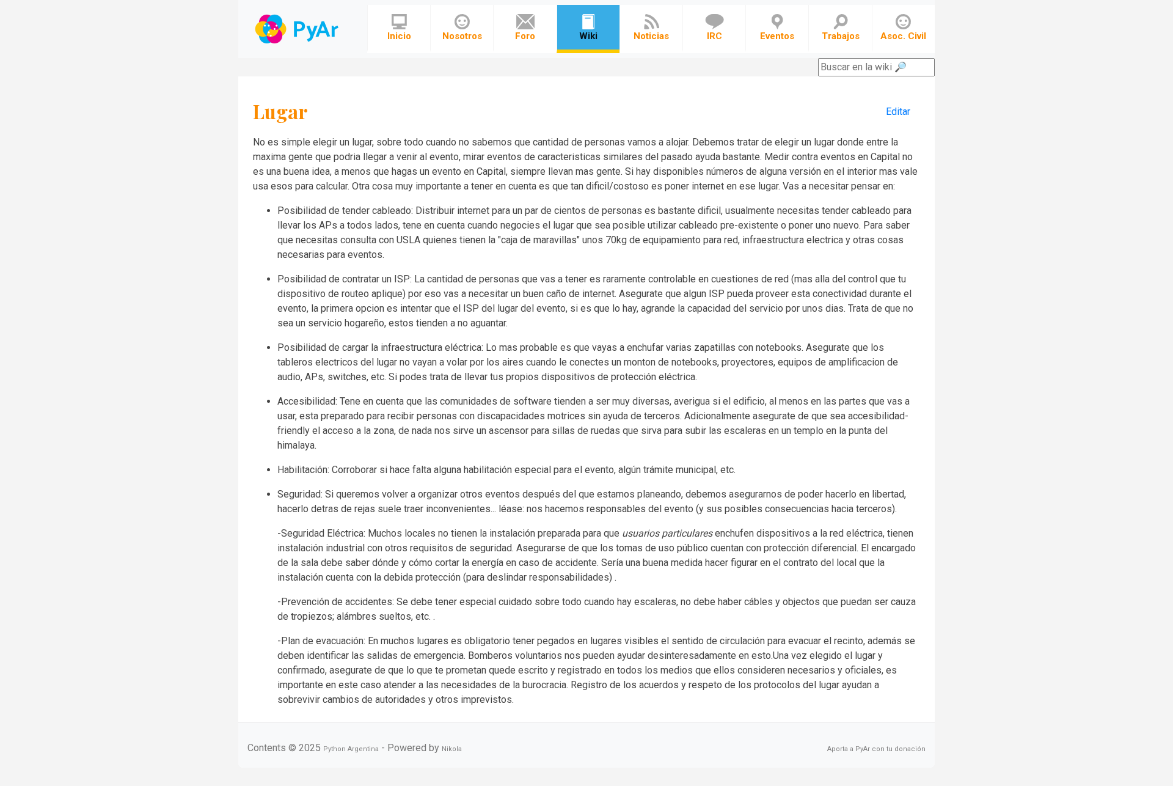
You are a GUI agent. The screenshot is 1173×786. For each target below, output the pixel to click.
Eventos (777, 36)
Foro (525, 36)
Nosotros (462, 36)
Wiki (588, 36)
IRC (714, 36)
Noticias (651, 36)
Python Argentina (351, 749)
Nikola (452, 749)
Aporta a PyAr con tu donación (876, 749)
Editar (898, 111)
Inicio (399, 36)
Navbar (297, 29)
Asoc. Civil (903, 36)
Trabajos (841, 36)
